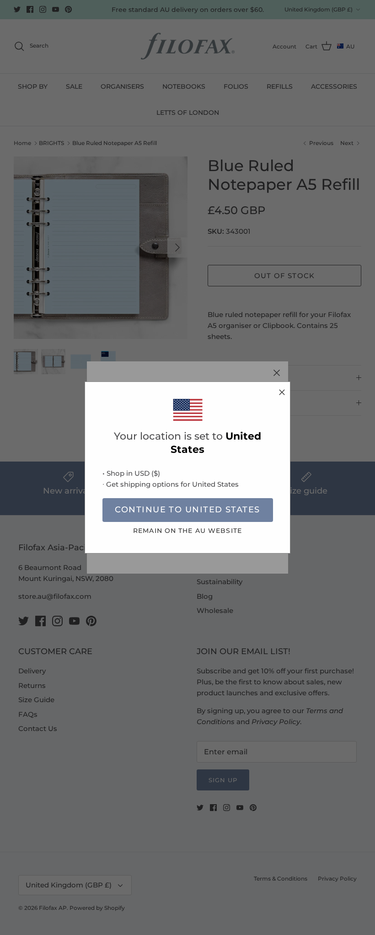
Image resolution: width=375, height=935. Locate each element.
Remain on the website (187, 531)
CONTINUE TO (187, 510)
